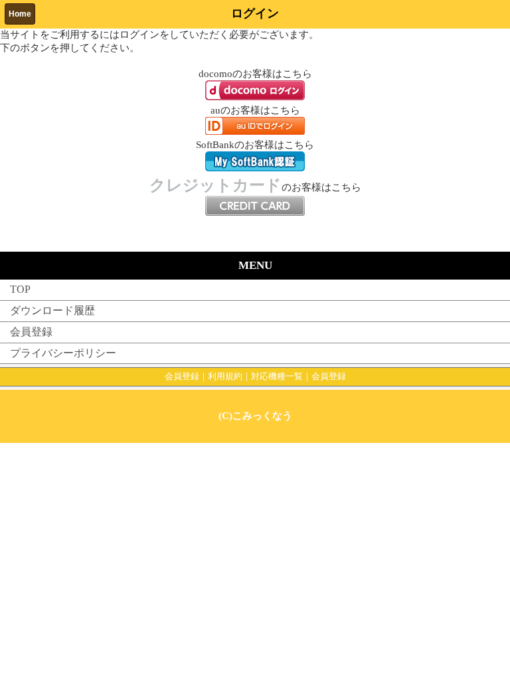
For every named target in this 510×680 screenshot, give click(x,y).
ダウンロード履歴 (52, 310)
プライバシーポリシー (63, 353)
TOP (20, 289)
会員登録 (31, 331)
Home (20, 14)
